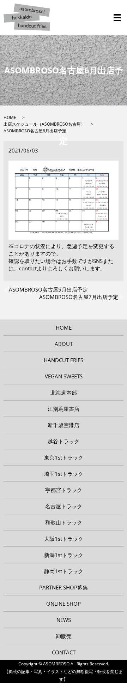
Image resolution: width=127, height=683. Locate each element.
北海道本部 (63, 392)
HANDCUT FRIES (63, 360)
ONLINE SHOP (63, 603)
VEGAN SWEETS (64, 376)
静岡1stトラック (63, 571)
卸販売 (64, 636)
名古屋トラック (63, 506)
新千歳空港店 (63, 425)
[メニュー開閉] (117, 17)
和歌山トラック (63, 522)
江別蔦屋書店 (63, 408)
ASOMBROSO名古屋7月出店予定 (78, 296)
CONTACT (63, 652)
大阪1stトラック (63, 538)
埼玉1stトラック (63, 473)
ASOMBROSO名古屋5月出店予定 (48, 289)
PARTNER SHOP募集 (63, 587)
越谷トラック (63, 441)
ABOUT (64, 343)
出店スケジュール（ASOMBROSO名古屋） (44, 124)
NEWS (63, 619)
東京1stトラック (63, 457)
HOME (10, 117)
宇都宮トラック (63, 489)
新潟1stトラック (63, 554)
